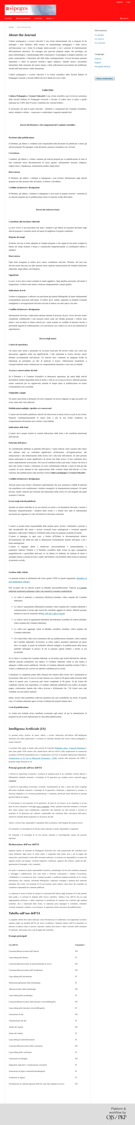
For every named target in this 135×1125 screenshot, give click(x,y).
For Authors (99, 39)
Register (120, 2)
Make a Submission (105, 78)
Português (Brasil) (102, 66)
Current (8, 18)
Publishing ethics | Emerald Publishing (70, 748)
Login (128, 2)
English (98, 62)
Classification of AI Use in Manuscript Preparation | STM (32, 758)
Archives (38, 18)
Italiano (98, 58)
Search (125, 18)
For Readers (99, 35)
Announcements (23, 18)
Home (11, 27)
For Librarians (100, 43)
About (49, 18)
